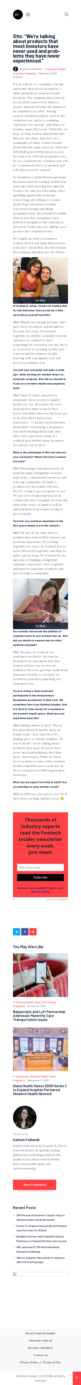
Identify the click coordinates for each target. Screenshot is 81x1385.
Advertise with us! (40, 1340)
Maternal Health (25, 1002)
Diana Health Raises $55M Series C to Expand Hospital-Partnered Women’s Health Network (40, 1090)
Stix (15, 84)
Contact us (40, 1355)
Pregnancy (31, 73)
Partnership (49, 1002)
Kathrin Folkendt (26, 1139)
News (38, 1002)
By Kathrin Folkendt (31, 69)
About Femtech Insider (40, 1333)
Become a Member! (40, 1348)
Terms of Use (52, 1362)
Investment (22, 1076)
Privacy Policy (29, 1362)
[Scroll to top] (77, 1378)
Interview (18, 73)
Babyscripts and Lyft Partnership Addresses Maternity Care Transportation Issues (39, 1016)
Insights (61, 69)
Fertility (51, 69)
